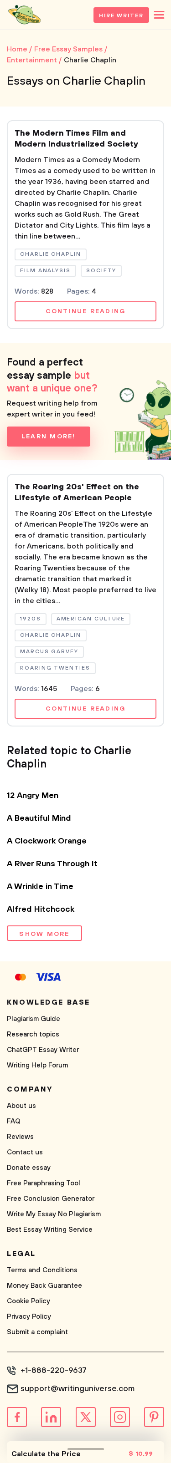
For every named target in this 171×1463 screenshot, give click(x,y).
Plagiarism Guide (33, 1019)
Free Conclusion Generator (50, 1198)
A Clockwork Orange (47, 841)
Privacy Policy (29, 1316)
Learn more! (48, 436)
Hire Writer (121, 15)
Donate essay (29, 1167)
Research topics (33, 1034)
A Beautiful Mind (39, 818)
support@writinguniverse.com (78, 1388)
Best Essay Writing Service (50, 1229)
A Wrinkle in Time (40, 887)
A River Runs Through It (52, 864)
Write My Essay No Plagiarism (54, 1214)
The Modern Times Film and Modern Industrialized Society (76, 138)
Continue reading (86, 311)
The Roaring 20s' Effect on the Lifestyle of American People (77, 492)
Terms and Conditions (42, 1270)
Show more (44, 934)
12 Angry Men (32, 796)
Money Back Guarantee (44, 1285)
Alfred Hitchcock (40, 909)
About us (21, 1106)
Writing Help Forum (37, 1065)
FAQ (14, 1121)
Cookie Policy (28, 1301)
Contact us (25, 1152)
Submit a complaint (37, 1332)
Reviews (20, 1137)
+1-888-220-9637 (54, 1370)
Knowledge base (48, 1002)
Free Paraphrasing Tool (43, 1183)
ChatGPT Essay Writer (43, 1050)
